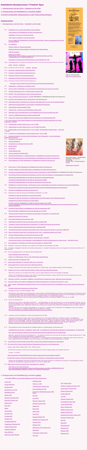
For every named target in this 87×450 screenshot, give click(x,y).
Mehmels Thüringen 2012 (39, 401)
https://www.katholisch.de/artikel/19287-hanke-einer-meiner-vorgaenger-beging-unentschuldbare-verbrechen (34, 355)
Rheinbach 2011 (36, 425)
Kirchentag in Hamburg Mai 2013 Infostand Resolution (22, 70)
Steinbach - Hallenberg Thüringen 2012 (70, 386)
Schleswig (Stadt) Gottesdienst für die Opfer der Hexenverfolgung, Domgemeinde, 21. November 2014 (34, 213)
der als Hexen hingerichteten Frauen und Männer (28, 29)
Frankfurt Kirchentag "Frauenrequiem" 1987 (19, 259)
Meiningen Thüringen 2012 (39, 403)
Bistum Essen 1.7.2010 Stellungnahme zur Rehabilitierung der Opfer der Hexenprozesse (30, 167)
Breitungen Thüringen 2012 (11, 400)
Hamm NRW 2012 (9, 432)
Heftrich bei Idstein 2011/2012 (12, 434)
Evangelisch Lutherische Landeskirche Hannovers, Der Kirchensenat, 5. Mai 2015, (29, 237)
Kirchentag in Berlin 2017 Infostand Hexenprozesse (21, 75)
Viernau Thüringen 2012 (66, 404)
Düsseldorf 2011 (8, 413)
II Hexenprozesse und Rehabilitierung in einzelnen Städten (21, 11)
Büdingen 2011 (8, 403)
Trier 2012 (63, 396)
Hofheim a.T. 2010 (37, 383)
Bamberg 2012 (8, 395)
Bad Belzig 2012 (9, 387)
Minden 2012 (36, 409)
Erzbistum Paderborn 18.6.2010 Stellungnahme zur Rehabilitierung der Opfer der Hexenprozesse (32, 169)
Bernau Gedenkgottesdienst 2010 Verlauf (19, 254)
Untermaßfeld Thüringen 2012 (68, 401)
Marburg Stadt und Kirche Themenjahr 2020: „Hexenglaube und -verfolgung (26, 364)
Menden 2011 (36, 406)
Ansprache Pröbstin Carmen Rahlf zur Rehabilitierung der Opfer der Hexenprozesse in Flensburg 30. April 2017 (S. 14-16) (38, 281)
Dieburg (6, 408)
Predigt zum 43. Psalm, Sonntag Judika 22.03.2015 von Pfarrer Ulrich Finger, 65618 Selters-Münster (33, 270)
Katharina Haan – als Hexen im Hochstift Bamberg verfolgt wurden (25, 110)
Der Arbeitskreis (13, 44)
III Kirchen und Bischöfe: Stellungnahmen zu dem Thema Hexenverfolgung (26, 15)
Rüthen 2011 (36, 430)
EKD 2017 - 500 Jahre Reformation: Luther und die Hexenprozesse (25, 94)
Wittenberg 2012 (65, 433)
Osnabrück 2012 (37, 422)
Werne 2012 (64, 423)
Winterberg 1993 (65, 431)
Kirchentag (11, 81)
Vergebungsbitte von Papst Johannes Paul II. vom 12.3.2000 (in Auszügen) (27, 127)
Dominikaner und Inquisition (15, 139)
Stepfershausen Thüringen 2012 (68, 388)
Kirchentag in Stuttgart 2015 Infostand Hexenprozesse (22, 73)
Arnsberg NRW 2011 (10, 384)
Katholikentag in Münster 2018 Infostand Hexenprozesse (23, 78)
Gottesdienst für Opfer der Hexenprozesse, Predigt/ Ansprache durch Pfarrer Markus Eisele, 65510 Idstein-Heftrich (37, 198)
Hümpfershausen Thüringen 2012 (41, 386)
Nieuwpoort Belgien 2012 (39, 417)
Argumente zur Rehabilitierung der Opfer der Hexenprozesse (23, 190)
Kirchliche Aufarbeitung (14, 141)
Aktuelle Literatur (13, 146)
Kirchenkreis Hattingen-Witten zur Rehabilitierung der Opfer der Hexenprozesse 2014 (29, 208)
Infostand (15, 65)
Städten (38, 375)
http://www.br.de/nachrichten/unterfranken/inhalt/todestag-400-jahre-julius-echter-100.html (30, 310)
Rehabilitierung (12, 29)
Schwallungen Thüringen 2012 (40, 433)
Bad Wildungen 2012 (10, 392)
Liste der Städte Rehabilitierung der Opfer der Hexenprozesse (31, 378)
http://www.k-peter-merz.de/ (73, 76)
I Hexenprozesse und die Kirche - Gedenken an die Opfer (21, 8)
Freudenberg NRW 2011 (10, 421)
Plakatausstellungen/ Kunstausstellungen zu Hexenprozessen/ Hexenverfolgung (28, 49)
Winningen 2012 (64, 428)
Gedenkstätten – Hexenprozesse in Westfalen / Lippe (22, 86)
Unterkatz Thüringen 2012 (67, 399)
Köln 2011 (35, 395)
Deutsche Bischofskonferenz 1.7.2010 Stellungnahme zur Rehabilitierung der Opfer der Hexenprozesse (34, 155)
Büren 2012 (7, 405)
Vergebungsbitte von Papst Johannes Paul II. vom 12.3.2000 (23, 124)
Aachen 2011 (8, 382)
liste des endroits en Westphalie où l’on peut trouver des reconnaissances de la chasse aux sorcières (34, 88)
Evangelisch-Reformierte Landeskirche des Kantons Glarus (23, 288)
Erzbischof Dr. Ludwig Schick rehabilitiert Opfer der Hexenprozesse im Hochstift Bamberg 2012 (32, 117)
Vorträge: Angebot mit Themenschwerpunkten (20, 47)
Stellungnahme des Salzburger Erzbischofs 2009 (21, 143)
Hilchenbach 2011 (37, 381)
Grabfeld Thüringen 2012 (11, 427)
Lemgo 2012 (36, 398)
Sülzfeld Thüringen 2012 (67, 391)
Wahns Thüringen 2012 (66, 407)
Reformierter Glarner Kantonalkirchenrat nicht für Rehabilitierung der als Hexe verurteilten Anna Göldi (33, 112)
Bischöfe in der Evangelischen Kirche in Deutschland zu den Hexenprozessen (28, 99)
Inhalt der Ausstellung (14, 52)
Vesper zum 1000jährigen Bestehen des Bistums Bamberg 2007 (24, 115)
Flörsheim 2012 (8, 419)
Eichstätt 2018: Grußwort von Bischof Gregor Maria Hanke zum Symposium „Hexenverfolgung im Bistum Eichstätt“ (35, 358)
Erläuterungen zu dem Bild (72, 165)
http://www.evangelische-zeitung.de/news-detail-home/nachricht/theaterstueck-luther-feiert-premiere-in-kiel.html (36, 323)
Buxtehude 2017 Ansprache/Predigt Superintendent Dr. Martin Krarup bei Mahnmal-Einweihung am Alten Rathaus (36, 341)
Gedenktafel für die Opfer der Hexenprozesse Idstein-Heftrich (24, 200)
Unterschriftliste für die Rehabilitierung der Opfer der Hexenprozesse (25, 32)
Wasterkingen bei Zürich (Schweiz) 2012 (70, 415)
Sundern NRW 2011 (65, 394)
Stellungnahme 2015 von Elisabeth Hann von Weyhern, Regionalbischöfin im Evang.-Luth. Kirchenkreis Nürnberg (36, 102)
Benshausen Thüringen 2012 (12, 397)
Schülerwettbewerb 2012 (15, 151)
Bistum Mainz (12, 148)
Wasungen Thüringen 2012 (67, 417)
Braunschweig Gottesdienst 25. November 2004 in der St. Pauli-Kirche (25, 262)
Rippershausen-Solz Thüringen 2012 (41, 427)
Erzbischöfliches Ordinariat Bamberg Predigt (20, 107)
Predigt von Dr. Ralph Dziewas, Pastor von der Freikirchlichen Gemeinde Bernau (28, 257)
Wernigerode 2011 (65, 425)
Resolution (34, 67)
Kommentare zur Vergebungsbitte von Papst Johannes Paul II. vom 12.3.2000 (28, 133)
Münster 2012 (36, 411)
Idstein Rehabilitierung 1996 (39, 389)
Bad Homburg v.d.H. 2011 (11, 390)
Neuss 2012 (35, 414)
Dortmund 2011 (8, 411)
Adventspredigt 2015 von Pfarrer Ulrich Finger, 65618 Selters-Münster (25, 265)
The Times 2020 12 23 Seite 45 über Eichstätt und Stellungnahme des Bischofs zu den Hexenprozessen (33, 344)
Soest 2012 (35, 435)
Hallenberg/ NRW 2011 (10, 429)
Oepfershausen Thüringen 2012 (40, 419)
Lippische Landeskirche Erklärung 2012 (18, 153)
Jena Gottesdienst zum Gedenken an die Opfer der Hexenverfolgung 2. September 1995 (30, 243)
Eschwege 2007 (8, 416)
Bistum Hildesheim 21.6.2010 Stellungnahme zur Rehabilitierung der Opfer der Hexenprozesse (32, 160)
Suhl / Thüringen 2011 (66, 383)
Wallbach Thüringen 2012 (67, 409)
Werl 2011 (63, 420)
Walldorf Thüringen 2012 (67, 412)
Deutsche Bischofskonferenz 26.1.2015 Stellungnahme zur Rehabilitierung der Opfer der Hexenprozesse (34, 158)
